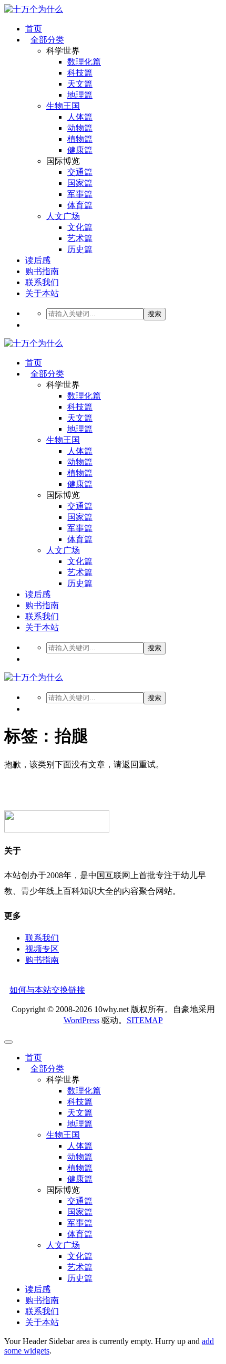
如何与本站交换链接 (47, 989)
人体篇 (80, 116)
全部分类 (47, 39)
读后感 (37, 260)
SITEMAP (145, 1020)
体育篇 (80, 205)
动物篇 (80, 127)
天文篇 (80, 83)
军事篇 (80, 194)
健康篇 (80, 149)
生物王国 (63, 105)
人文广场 (63, 216)
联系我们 (42, 282)
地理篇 (80, 94)
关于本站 (42, 293)
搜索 (154, 314)
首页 (33, 28)
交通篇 (80, 172)
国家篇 (80, 183)
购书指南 (42, 271)
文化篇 (80, 227)
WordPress (81, 1020)
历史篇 (80, 249)
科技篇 (80, 72)
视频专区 (42, 948)
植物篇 (80, 138)
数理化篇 (84, 61)
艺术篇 (80, 238)
